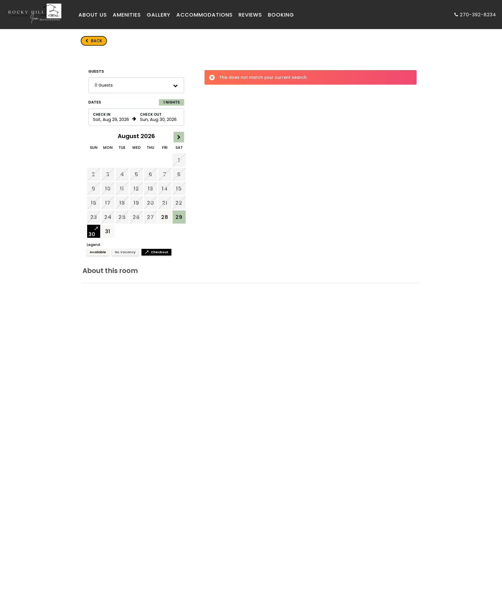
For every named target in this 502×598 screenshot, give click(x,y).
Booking (281, 14)
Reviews (250, 14)
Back (93, 41)
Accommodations (204, 14)
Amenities (127, 14)
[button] (136, 85)
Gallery (159, 14)
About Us (92, 14)
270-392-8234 (478, 14)
